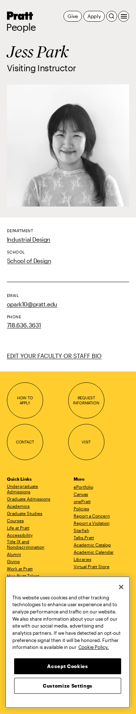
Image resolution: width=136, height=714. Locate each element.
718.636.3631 (24, 325)
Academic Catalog (92, 544)
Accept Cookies (67, 666)
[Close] (121, 587)
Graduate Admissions (28, 498)
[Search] (111, 16)
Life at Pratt (18, 527)
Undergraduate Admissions (22, 489)
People (21, 27)
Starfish (81, 530)
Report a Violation (92, 523)
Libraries (82, 559)
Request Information (86, 400)
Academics (18, 506)
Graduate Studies (24, 513)
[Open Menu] (123, 16)
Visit (86, 441)
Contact (25, 441)
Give (72, 16)
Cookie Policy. (93, 647)
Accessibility (20, 534)
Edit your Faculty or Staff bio (54, 355)
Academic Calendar (94, 551)
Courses (15, 520)
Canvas (81, 494)
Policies (81, 508)
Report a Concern (92, 515)
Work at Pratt (20, 568)
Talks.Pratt (84, 537)
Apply (94, 16)
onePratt (82, 501)
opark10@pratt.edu (32, 304)
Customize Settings (67, 686)
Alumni (14, 554)
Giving (13, 561)
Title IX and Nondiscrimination (25, 544)
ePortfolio (83, 486)
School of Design (29, 260)
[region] (67, 642)
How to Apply (25, 400)
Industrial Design (28, 239)
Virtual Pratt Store (92, 566)
